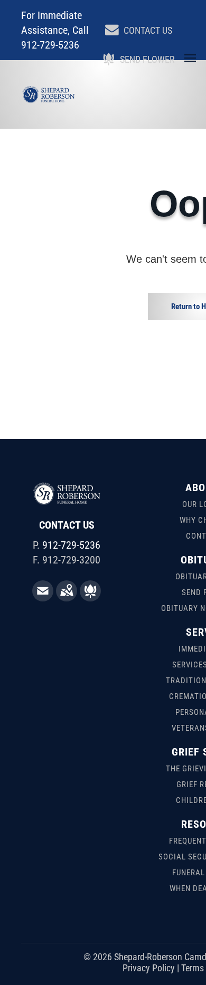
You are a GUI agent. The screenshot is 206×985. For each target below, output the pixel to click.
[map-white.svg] (66, 597)
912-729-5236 (71, 545)
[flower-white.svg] (90, 597)
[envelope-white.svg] (42, 597)
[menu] (190, 58)
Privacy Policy (149, 967)
